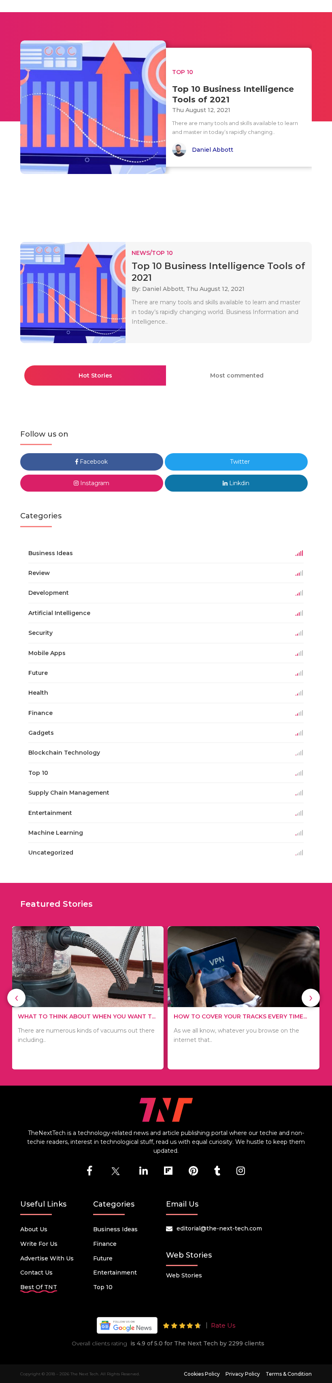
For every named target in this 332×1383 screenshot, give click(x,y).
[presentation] (16, 997)
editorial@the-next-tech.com (219, 1228)
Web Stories (184, 1275)
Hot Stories (95, 375)
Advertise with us (47, 1258)
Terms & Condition (289, 1374)
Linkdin (238, 483)
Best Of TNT (38, 1287)
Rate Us (223, 1325)
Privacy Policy (243, 1374)
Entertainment (115, 1272)
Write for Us (38, 1243)
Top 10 (103, 1287)
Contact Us (36, 1272)
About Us (33, 1229)
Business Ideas (115, 1229)
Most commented (237, 375)
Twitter (239, 461)
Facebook (93, 461)
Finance (105, 1243)
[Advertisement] (167, 204)
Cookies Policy (202, 1374)
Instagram (94, 483)
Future (103, 1258)
